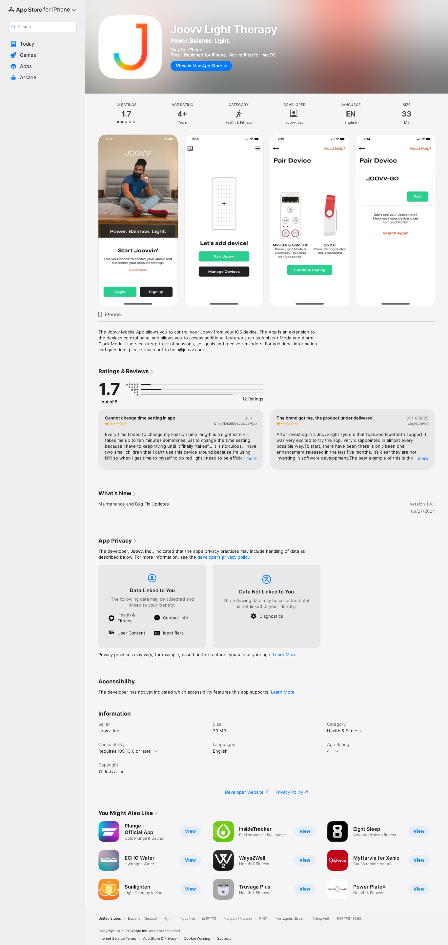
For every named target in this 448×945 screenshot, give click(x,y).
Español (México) (142, 918)
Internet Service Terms (117, 938)
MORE (251, 458)
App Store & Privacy (160, 938)
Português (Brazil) (290, 918)
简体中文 (209, 918)
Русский (187, 918)
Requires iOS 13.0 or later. (125, 751)
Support (224, 938)
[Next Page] (441, 220)
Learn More (284, 654)
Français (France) (237, 918)
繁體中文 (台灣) (348, 918)
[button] (42, 44)
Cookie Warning (197, 938)
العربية (168, 918)
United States (109, 918)
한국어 (264, 918)
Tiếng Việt (321, 918)
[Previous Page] (91, 220)
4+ (330, 751)
